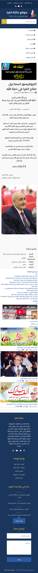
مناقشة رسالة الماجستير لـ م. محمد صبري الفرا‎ (24, 282)
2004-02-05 (33, 349)
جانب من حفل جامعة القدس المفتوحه (26, 276)
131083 (19, 380)
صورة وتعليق (33, 326)
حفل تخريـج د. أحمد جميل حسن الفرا (27, 298)
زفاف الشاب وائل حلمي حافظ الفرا (27, 347)
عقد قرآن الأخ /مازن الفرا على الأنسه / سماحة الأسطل (21, 278)
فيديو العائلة (19, 471)
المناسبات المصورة (19, 474)
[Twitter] (21, 450)
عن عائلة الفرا (28, 3)
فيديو (32, 44)
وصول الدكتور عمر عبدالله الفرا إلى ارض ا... (19, 496)
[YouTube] (19, 6)
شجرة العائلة (30, 35)
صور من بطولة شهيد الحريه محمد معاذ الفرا (24, 294)
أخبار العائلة (19, 477)
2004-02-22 (33, 406)
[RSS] (15, 6)
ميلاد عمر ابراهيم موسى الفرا (19, 509)
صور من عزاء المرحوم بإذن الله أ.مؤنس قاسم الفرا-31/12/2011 (19, 296)
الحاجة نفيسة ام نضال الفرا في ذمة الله (19, 516)
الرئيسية (31, 30)
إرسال (19, 559)
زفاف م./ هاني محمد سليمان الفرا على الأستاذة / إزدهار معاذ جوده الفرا (19, 285)
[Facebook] (21, 6)
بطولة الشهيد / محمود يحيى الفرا (28, 292)
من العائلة (34, 323)
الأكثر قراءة (34, 321)
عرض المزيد (19, 520)
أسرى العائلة (30, 53)
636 (24, 406)
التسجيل (9, 3)
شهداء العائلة (29, 48)
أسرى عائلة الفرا (19, 464)
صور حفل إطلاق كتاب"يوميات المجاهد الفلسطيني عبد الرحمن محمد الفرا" (21, 289)
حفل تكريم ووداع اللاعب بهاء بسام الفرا (26, 280)
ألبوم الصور (30, 39)
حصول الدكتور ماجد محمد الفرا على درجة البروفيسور (22, 404)
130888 (17, 406)
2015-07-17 (33, 380)
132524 (19, 349)
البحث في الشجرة (18, 3)
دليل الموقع (30, 57)
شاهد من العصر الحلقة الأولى (29, 378)
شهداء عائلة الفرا (19, 467)
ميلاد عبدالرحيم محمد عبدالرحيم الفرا (19, 503)
